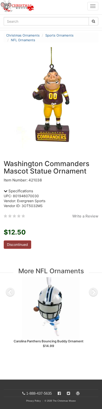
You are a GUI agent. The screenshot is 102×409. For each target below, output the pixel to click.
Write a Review (85, 216)
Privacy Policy (33, 401)
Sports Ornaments (59, 35)
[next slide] (93, 292)
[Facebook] (59, 393)
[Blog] (78, 393)
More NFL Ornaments (51, 271)
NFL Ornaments (23, 40)
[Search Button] (93, 21)
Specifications (20, 191)
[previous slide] (10, 292)
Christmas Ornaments (23, 35)
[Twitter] (68, 393)
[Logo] (19, 6)
